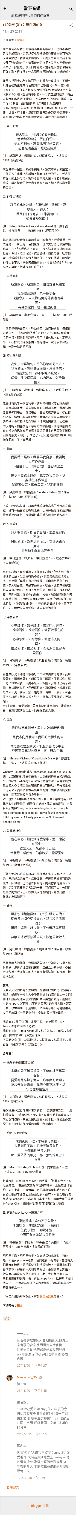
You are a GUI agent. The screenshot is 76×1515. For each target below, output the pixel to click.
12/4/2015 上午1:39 (31, 1478)
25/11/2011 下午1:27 (32, 1365)
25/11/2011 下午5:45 (32, 1391)
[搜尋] (71, 9)
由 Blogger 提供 (38, 1506)
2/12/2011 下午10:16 (32, 1434)
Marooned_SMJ (28, 1377)
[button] (71, 25)
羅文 (20, 1305)
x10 (7, 1318)
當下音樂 (32, 8)
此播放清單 (47, 1296)
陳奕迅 (21, 40)
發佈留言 (12, 1488)
